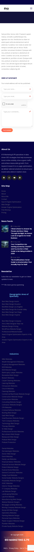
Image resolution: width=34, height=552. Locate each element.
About (3, 194)
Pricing (3, 213)
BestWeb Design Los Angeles (12, 307)
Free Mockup (6, 210)
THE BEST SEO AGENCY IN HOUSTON (17, 537)
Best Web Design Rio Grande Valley (14, 309)
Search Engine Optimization (11, 202)
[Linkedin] (19, 177)
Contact (4, 199)
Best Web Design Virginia (11, 315)
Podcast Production (9, 442)
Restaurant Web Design (10, 437)
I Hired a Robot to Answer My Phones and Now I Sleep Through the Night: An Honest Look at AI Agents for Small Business (21, 233)
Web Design (5, 204)
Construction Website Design (12, 397)
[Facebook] (3, 177)
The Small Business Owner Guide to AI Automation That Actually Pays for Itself (21, 262)
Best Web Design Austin (10, 301)
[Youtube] (14, 177)
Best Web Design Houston (11, 304)
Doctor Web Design (9, 454)
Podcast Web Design (9, 440)
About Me (4, 196)
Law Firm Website (8, 497)
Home (3, 191)
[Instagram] (9, 177)
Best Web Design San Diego (12, 312)
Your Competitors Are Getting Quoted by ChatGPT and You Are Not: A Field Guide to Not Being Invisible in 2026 (21, 249)
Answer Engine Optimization (11, 207)
